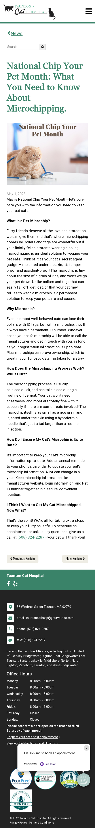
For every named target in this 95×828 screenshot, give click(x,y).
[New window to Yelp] (16, 584)
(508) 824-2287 (30, 537)
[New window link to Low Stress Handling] (71, 778)
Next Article (74, 558)
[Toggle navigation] (89, 11)
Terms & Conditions (41, 822)
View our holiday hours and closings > (32, 743)
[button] (83, 780)
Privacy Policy (18, 822)
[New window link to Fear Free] (22, 778)
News (17, 33)
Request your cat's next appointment (32, 737)
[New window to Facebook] (9, 584)
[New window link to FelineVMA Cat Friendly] (46, 778)
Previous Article (23, 558)
